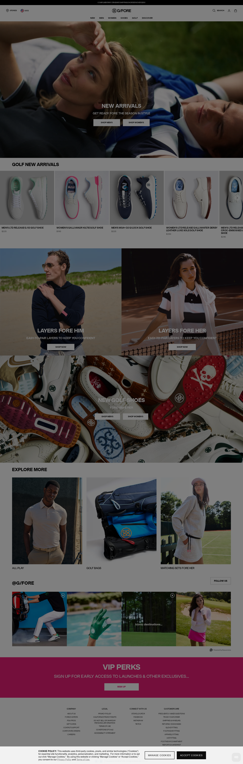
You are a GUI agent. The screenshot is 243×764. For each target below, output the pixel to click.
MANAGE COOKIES (159, 755)
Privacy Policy (64, 759)
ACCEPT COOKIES (191, 755)
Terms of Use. (83, 759)
